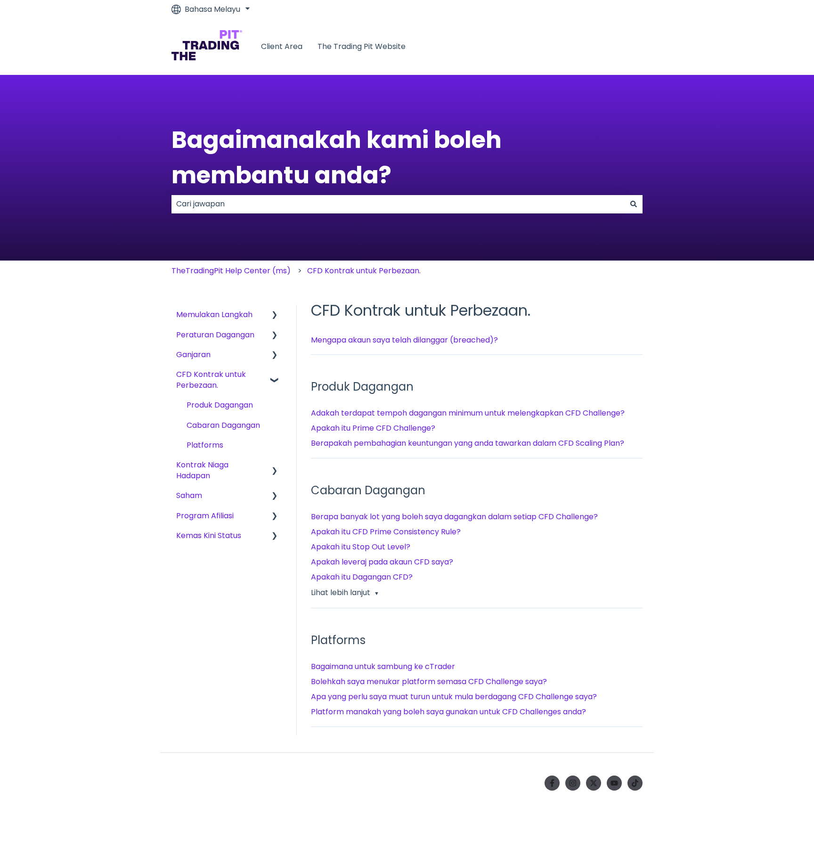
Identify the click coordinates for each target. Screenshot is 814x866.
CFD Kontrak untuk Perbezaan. (364, 270)
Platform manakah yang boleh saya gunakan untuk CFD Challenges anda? (448, 711)
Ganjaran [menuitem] (193, 354)
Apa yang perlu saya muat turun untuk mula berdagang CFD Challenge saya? (454, 696)
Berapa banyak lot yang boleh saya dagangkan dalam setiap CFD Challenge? (454, 516)
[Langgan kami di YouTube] (614, 783)
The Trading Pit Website (361, 46)
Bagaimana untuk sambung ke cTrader (383, 666)
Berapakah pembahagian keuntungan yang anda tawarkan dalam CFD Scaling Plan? (467, 443)
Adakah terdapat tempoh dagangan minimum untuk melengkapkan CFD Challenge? (468, 413)
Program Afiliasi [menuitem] (205, 515)
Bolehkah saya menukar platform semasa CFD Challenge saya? (429, 681)
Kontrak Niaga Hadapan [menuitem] (202, 470)
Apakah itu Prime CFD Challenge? (373, 428)
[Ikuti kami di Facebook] (552, 783)
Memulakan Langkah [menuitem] (214, 314)
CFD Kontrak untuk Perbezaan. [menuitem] (211, 379)
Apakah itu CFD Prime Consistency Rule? (386, 531)
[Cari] (634, 204)
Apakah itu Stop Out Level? (360, 546)
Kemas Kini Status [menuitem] (208, 535)
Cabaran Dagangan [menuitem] (223, 425)
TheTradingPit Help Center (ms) (231, 270)
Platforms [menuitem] (205, 445)
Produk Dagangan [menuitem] (220, 405)
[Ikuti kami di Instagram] (572, 783)
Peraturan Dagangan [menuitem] (215, 334)
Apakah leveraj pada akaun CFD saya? (382, 561)
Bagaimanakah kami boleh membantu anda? (336, 157)
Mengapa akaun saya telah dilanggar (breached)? (404, 340)
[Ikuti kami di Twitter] (593, 783)
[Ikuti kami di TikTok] (635, 783)
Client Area (281, 46)
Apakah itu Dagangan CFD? (362, 577)
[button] (274, 315)
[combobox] (398, 204)
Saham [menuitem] (189, 495)
